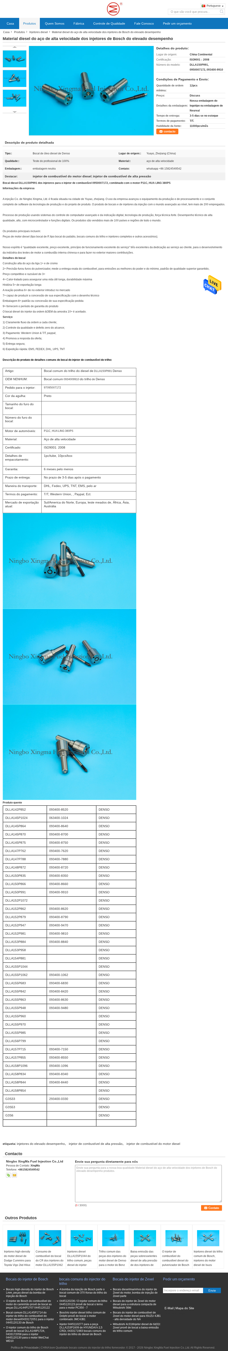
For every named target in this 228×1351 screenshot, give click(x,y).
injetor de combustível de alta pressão (95, 1143)
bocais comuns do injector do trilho (82, 1281)
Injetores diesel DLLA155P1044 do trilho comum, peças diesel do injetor (79, 1258)
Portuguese (214, 5)
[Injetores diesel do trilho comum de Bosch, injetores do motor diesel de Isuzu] (208, 1238)
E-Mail (169, 1308)
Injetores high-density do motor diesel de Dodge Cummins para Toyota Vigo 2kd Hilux (17, 1258)
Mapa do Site (184, 1308)
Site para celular (175, 1313)
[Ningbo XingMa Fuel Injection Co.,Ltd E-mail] (14, 1175)
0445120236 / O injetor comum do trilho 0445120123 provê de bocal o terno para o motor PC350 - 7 (83, 1304)
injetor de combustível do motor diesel (153, 1143)
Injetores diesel (38, 32)
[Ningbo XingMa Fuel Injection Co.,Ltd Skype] (8, 1175)
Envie (212, 1290)
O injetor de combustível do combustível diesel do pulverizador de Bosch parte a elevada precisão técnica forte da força (175, 1265)
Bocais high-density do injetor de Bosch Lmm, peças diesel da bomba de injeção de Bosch (30, 1293)
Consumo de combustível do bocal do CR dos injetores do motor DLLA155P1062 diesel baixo (49, 1260)
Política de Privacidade (25, 1347)
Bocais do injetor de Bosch (27, 1279)
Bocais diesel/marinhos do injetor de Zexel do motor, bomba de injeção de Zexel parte (135, 1293)
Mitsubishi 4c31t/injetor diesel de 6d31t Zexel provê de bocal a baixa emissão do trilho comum (136, 1327)
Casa (10, 23)
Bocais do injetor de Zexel (133, 1279)
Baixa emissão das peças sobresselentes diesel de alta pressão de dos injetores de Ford (143, 1260)
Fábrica (78, 23)
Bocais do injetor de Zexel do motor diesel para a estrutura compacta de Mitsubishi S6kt (134, 1304)
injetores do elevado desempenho (41, 1143)
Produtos (29, 23)
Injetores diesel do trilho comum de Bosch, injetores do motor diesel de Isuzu (208, 1258)
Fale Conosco (144, 23)
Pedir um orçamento (177, 23)
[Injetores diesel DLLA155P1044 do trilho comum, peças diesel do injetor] (81, 1238)
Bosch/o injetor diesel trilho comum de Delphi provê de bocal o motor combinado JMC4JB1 (82, 1316)
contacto (169, 131)
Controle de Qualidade (109, 23)
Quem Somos (54, 23)
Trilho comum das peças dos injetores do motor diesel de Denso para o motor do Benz (112, 1258)
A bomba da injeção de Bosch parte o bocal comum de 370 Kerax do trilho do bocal (83, 1293)
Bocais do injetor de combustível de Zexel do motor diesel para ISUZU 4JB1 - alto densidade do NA (137, 1316)
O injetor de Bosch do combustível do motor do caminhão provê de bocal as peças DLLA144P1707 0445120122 (29, 1304)
